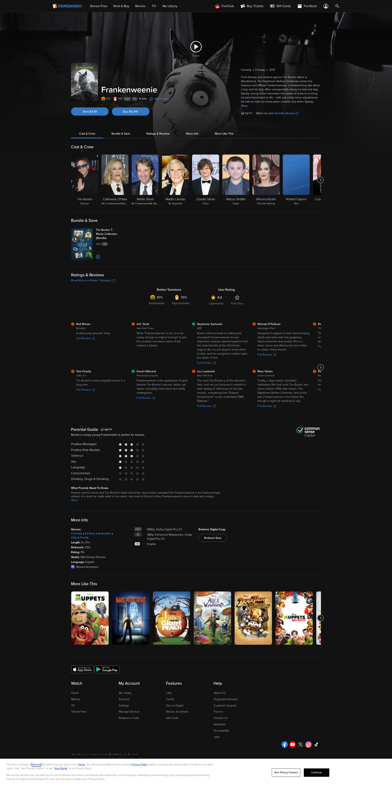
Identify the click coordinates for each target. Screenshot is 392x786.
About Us (219, 693)
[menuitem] (280, 6)
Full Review (83, 338)
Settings (124, 705)
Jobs (217, 737)
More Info (192, 133)
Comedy (76, 533)
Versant (36, 764)
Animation (104, 533)
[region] (196, 772)
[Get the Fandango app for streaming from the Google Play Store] (107, 669)
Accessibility (221, 730)
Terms (81, 764)
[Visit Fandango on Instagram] (308, 744)
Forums (218, 711)
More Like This (224, 133)
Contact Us (220, 718)
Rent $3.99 (90, 111)
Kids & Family (80, 537)
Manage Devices (129, 711)
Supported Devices (226, 699)
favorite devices (285, 113)
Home (75, 693)
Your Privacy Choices (286, 772)
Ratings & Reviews (158, 133)
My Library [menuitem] (170, 6)
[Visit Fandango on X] (300, 744)
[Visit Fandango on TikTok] (316, 744)
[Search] (337, 6)
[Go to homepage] (67, 6)
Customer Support (225, 705)
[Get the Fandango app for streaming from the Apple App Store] (82, 669)
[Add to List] (98, 257)
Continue (316, 772)
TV (73, 705)
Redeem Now (212, 538)
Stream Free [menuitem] (98, 6)
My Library (125, 693)
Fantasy (90, 533)
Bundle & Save (120, 133)
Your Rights (60, 768)
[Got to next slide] (320, 180)
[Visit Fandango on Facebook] (284, 744)
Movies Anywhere (177, 711)
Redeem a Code (129, 718)
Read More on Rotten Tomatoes (91, 280)
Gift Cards (172, 718)
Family (170, 699)
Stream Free (78, 711)
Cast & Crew (87, 133)
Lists (169, 693)
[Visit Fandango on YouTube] (292, 744)
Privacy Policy (139, 764)
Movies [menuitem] (140, 6)
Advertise (219, 724)
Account (124, 699)
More (244, 106)
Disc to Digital (174, 705)
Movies (75, 699)
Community (216, 303)
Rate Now (237, 303)
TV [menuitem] (154, 6)
